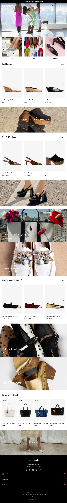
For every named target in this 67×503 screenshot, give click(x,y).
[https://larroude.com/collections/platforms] (33, 193)
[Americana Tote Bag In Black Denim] (57, 410)
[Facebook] (30, 470)
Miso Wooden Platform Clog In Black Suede (50, 173)
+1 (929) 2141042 (35, 466)
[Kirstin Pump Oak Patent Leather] (12, 156)
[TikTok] (40, 470)
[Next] (48, 1)
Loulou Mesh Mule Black (51, 100)
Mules (12, 58)
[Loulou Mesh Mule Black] (55, 83)
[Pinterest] (37, 470)
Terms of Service (41, 496)
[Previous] (19, 1)
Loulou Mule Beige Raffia (30, 100)
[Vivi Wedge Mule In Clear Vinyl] (12, 83)
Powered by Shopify (33, 499)
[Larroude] (7, 6)
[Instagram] (27, 470)
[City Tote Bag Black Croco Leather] (25, 410)
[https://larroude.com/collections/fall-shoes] (33, 120)
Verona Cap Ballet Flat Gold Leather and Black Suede (52, 316)
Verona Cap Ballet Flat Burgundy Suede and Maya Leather (31, 316)
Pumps (55, 58)
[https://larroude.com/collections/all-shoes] (33, 20)
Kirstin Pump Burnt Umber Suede (30, 173)
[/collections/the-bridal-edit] (33, 442)
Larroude (33, 492)
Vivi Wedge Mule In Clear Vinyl (8, 100)
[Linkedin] (33, 470)
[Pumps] (55, 47)
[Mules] (12, 47)
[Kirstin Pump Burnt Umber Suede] (33, 156)
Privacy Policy (32, 496)
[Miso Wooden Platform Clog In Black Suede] (55, 156)
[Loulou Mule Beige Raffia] (33, 83)
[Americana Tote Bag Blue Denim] (41, 410)
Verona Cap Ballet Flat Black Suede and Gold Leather (9, 316)
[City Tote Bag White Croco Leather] (9, 410)
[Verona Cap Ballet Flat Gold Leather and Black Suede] (55, 299)
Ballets (33, 58)
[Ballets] (33, 47)
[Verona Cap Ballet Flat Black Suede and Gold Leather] (12, 299)
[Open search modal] (56, 5)
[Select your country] (53, 5)
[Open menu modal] (64, 5)
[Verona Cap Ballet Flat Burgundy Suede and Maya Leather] (33, 299)
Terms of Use (25, 496)
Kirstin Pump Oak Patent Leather (8, 173)
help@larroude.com (33, 464)
